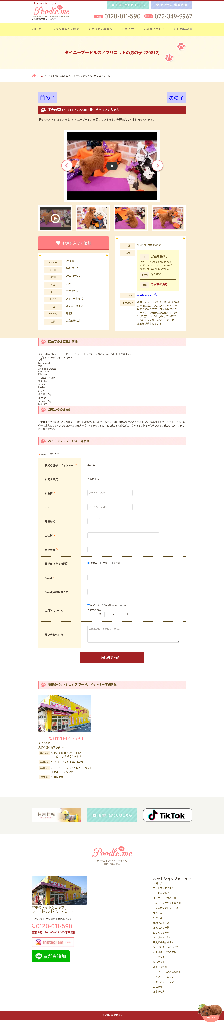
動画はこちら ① (147, 295)
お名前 (49, 493)
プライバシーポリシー (164, 982)
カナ (47, 507)
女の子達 (157, 913)
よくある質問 (160, 967)
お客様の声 (159, 992)
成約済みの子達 (161, 923)
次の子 (176, 98)
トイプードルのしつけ (164, 977)
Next (158, 166)
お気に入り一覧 (161, 928)
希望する (94, 605)
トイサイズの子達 (162, 893)
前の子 (48, 98)
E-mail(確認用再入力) (57, 592)
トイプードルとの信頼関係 (167, 972)
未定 (124, 605)
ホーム (40, 76)
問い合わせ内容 (54, 635)
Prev (67, 166)
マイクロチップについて (165, 947)
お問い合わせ (160, 883)
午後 (105, 563)
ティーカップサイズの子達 (167, 903)
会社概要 (157, 987)
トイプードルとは (162, 937)
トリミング (159, 957)
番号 (52, 521)
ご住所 (49, 536)
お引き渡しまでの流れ (164, 952)
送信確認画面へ (112, 657)
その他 (116, 563)
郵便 (47, 521)
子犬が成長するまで (163, 942)
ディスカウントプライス (165, 908)
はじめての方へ (161, 933)
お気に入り (210, 1018)
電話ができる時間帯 (56, 564)
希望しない (111, 605)
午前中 (93, 563)
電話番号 (50, 550)
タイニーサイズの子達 (164, 898)
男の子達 (157, 918)
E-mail (48, 578)
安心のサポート (161, 962)
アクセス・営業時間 (163, 888)
